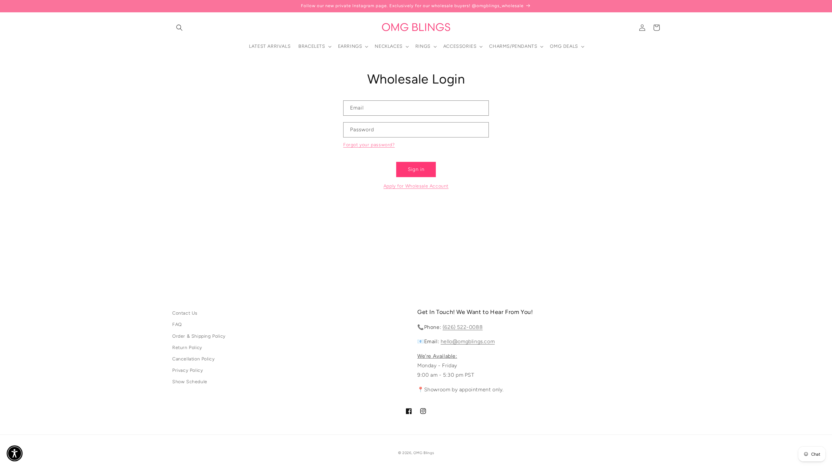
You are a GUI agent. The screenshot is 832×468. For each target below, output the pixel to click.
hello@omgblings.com (468, 341)
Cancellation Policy (193, 359)
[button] (179, 27)
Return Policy (187, 347)
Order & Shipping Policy (199, 336)
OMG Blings (423, 453)
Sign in (416, 169)
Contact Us (185, 313)
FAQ (177, 324)
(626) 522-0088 (463, 327)
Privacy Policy (187, 370)
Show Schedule (189, 381)
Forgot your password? (369, 145)
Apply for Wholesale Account (416, 186)
